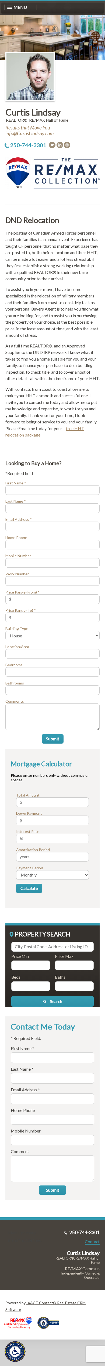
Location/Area (17, 646)
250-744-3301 (28, 145)
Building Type (16, 628)
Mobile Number (18, 555)
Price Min (20, 956)
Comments (14, 701)
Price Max (64, 956)
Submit (52, 738)
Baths (60, 976)
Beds (15, 976)
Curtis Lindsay (33, 112)
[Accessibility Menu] (15, 1351)
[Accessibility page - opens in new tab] (50, 1330)
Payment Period (29, 868)
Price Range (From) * (22, 592)
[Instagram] (67, 145)
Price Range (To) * (20, 610)
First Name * (15, 483)
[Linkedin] (60, 145)
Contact (92, 1241)
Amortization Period (33, 849)
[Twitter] (52, 145)
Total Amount (28, 795)
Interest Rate (27, 831)
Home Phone (16, 537)
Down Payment (29, 813)
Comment (20, 1151)
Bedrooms (14, 665)
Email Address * (18, 519)
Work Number (17, 574)
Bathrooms (14, 683)
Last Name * (15, 501)
